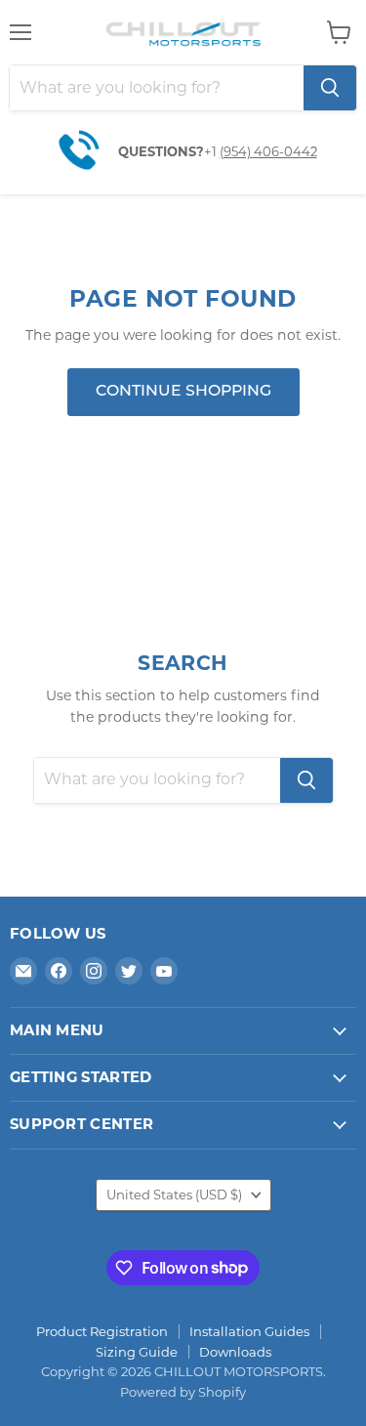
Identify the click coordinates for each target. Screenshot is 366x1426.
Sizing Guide (137, 1352)
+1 (212, 151)
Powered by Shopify (183, 1392)
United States (174, 1194)
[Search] (330, 87)
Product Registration (102, 1331)
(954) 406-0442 (268, 151)
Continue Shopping (183, 391)
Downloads (235, 1352)
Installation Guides (249, 1331)
